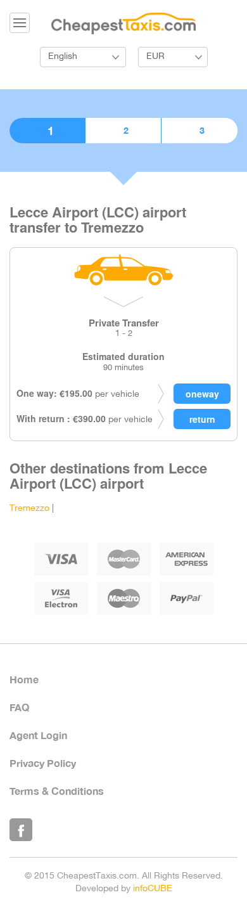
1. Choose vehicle (47, 130)
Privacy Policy (43, 763)
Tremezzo (29, 509)
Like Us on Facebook (21, 829)
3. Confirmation (199, 130)
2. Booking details (123, 130)
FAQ (19, 707)
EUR (155, 57)
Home (24, 679)
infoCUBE (152, 889)
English (62, 57)
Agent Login (38, 735)
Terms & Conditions (57, 791)
